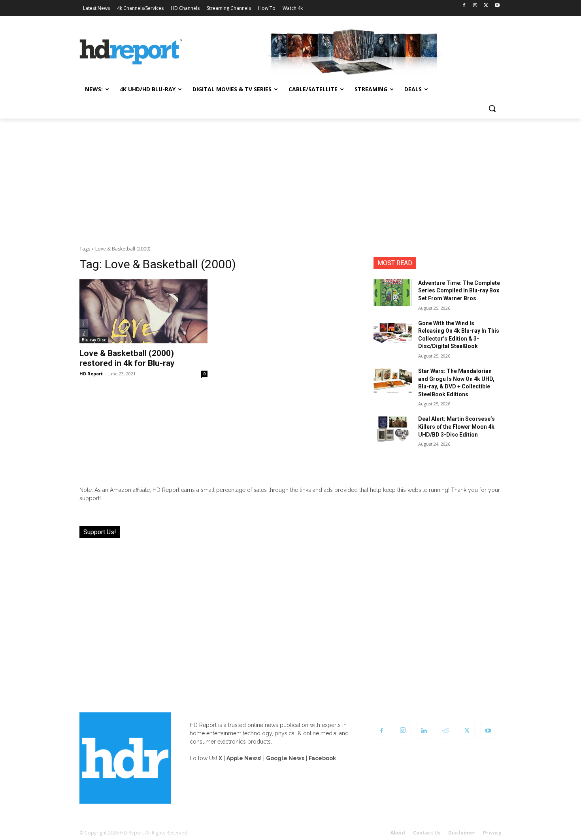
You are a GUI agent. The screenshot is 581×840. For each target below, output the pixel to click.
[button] (492, 108)
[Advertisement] (290, 177)
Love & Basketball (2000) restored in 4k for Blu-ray (127, 358)
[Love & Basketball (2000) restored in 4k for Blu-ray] (143, 311)
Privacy (492, 832)
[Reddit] (445, 731)
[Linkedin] (424, 731)
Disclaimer (461, 832)
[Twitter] (485, 5)
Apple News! (244, 758)
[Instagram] (475, 5)
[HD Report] (130, 52)
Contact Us (427, 832)
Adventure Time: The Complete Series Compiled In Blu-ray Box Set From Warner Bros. (459, 290)
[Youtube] (497, 5)
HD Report (91, 374)
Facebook (322, 758)
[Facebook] (464, 5)
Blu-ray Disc (94, 340)
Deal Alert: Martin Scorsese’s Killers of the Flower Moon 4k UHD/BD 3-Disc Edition (456, 426)
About (398, 832)
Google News (285, 758)
